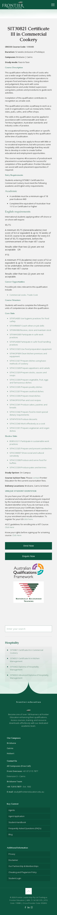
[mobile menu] (52, 4)
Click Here (9, 527)
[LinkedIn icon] (28, 907)
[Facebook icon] (25, 907)
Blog (10, 834)
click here (28, 519)
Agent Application (16, 816)
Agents (12, 810)
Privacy (12, 854)
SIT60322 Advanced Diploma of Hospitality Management (29, 676)
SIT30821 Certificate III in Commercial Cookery (26, 651)
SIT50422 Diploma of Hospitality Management (24, 668)
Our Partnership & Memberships (23, 866)
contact (36, 477)
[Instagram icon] (32, 907)
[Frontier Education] (13, 4)
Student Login (15, 878)
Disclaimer (13, 860)
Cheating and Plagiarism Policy (23, 872)
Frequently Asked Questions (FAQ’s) (25, 828)
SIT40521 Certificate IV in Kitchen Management (25, 660)
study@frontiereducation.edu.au (29, 791)
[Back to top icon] (28, 891)
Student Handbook (17, 822)
